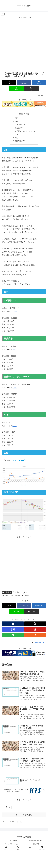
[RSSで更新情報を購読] (35, 635)
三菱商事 (20, 128)
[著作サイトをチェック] (13, 623)
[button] (31, 88)
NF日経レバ (21, 125)
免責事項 (35, 844)
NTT (18, 134)
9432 (15, 426)
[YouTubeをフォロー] (35, 629)
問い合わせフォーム (36, 840)
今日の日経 (7, 592)
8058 (15, 350)
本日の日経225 (20, 141)
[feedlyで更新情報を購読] (13, 635)
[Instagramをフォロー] (13, 629)
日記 (16, 118)
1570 (15, 311)
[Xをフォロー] (35, 623)
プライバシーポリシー (12, 844)
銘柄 (16, 121)
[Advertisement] (24, 43)
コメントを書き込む (24, 815)
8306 (15, 388)
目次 (21, 114)
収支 (16, 138)
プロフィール (12, 840)
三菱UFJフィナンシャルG (26, 131)
